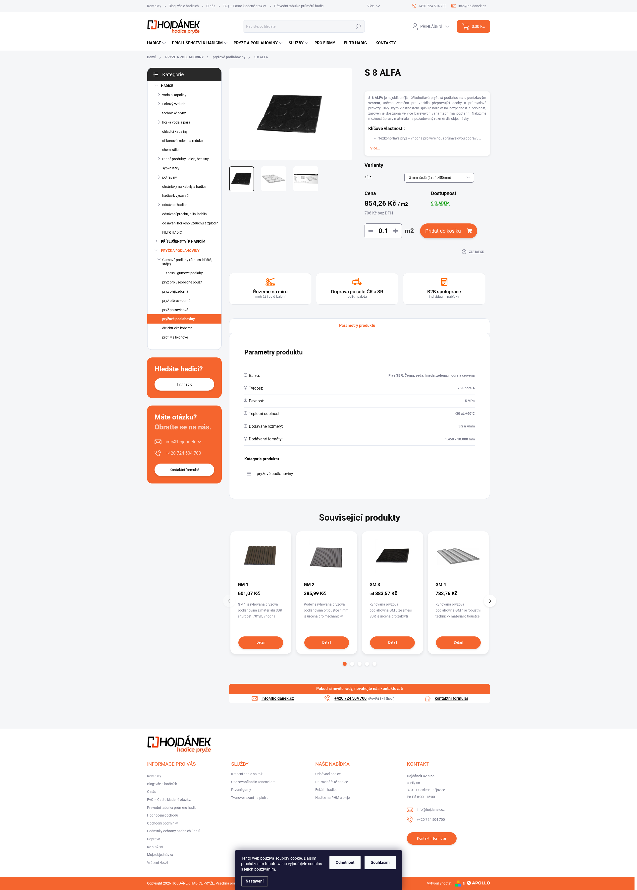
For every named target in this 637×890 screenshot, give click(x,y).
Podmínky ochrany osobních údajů (173, 831)
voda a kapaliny (174, 95)
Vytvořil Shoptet (439, 883)
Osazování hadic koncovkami (253, 782)
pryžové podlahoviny (178, 319)
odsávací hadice (174, 205)
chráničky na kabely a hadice (184, 187)
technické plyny (174, 113)
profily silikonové (175, 337)
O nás (210, 6)
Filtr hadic (184, 384)
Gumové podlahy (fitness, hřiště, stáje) (187, 262)
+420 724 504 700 (183, 453)
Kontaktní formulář (184, 470)
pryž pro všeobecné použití (182, 282)
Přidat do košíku (443, 231)
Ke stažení (155, 847)
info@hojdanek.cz (183, 441)
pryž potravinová (175, 310)
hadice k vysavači (175, 196)
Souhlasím (380, 862)
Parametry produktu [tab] (357, 325)
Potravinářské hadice (331, 782)
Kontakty (154, 6)
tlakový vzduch (173, 104)
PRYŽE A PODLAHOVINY (180, 251)
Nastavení (255, 881)
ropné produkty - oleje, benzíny (185, 159)
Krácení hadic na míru (248, 774)
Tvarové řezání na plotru (249, 798)
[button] (344, 664)
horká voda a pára (176, 122)
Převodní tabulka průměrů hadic (298, 6)
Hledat (358, 26)
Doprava (153, 839)
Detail (261, 642)
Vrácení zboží (157, 863)
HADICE (167, 86)
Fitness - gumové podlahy (183, 273)
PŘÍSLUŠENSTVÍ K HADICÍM (183, 241)
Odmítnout (345, 862)
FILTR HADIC (172, 232)
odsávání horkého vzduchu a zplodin (190, 223)
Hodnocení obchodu (162, 815)
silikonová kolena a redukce (183, 141)
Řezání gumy (241, 790)
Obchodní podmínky (162, 823)
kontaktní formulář (451, 698)
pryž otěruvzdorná (176, 301)
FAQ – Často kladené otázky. (245, 6)
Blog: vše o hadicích (184, 6)
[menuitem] (157, 43)
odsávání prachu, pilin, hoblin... (186, 214)
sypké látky (170, 168)
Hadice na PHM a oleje (332, 798)
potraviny (169, 177)
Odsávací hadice (328, 774)
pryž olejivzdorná (175, 291)
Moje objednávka (160, 855)
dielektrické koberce (177, 328)
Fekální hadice (326, 790)
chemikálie (170, 150)
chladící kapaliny (175, 132)
